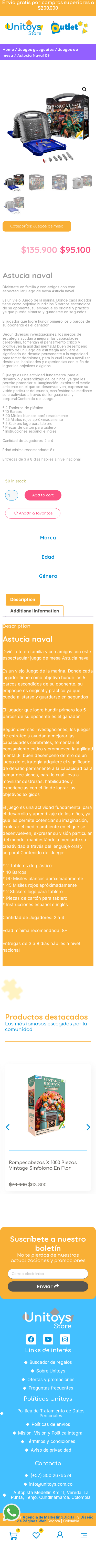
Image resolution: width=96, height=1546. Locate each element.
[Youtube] (48, 1339)
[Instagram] (65, 1339)
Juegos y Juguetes (36, 49)
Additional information (34, 610)
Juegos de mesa (48, 226)
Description (22, 599)
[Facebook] (31, 1339)
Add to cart (43, 495)
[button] (7, 1127)
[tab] (23, 600)
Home (8, 49)
